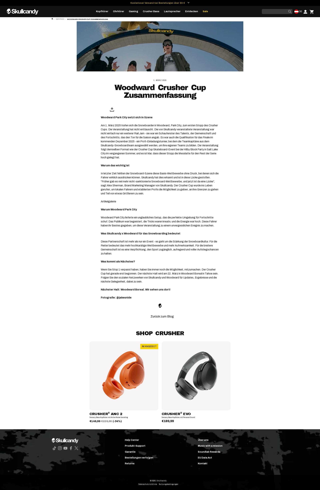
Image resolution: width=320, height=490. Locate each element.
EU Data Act (205, 457)
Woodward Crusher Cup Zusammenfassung (87, 19)
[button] (102, 11)
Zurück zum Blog (162, 316)
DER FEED (60, 19)
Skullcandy (161, 481)
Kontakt (202, 463)
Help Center (132, 440)
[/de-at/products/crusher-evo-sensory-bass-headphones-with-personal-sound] (196, 375)
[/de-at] (24, 11)
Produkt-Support (135, 446)
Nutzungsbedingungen (168, 484)
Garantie (130, 452)
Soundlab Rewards (209, 452)
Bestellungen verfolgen (139, 457)
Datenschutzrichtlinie (147, 484)
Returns (129, 463)
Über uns (203, 440)
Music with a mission (210, 446)
